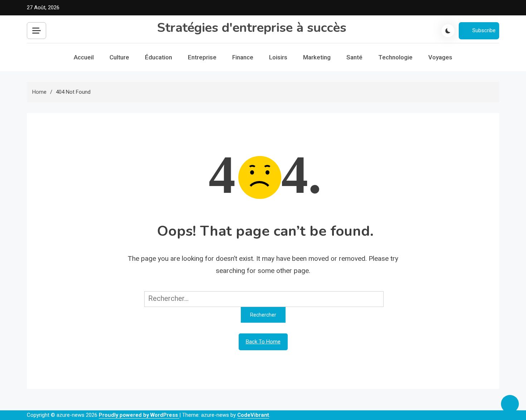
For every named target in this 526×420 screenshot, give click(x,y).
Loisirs (278, 57)
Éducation (158, 57)
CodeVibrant (253, 415)
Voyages (440, 57)
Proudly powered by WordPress (139, 415)
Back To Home (263, 341)
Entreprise (202, 57)
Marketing (317, 57)
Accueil (84, 57)
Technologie (395, 57)
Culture (119, 57)
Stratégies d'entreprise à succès (251, 27)
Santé (354, 57)
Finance (242, 57)
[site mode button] (448, 30)
